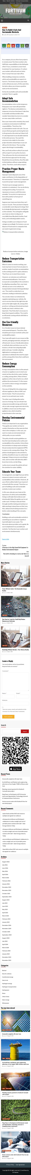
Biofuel (4, 970)
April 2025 (5, 912)
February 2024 (6, 950)
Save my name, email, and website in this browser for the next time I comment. (14, 710)
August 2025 (5, 900)
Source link (5, 539)
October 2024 (6, 931)
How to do (12, 3)
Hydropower (5, 990)
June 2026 (5, 868)
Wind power (5, 1003)
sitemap (4, 829)
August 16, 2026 (11, 1158)
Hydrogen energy (7, 983)
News (4, 1)
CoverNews (24, 1170)
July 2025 (4, 903)
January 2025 (6, 922)
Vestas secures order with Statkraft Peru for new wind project (14, 802)
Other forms (19, 3)
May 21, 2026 (10, 592)
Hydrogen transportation (22, 1)
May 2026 (5, 871)
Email (18, 693)
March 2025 (5, 916)
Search (3, 725)
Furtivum (15, 10)
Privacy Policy (10, 1164)
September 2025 (7, 896)
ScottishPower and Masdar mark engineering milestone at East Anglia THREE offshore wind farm (15, 784)
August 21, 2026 (10, 1036)
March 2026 (5, 877)
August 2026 (5, 861)
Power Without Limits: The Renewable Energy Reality (14, 590)
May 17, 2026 (10, 651)
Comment (5, 671)
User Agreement (20, 1164)
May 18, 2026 (10, 623)
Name (4, 693)
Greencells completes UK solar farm (12, 779)
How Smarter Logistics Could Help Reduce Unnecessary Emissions (13, 620)
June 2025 (5, 906)
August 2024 (5, 938)
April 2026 (5, 874)
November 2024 (6, 928)
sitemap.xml (5, 819)
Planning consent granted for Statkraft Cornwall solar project (13, 790)
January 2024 (6, 954)
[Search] (28, 20)
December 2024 (6, 925)
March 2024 (5, 947)
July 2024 (4, 941)
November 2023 (6, 960)
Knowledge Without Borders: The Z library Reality (15, 650)
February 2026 (6, 881)
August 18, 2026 (11, 1096)
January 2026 (6, 884)
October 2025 (6, 893)
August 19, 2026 (11, 1066)
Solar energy (5, 1000)
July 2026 (4, 865)
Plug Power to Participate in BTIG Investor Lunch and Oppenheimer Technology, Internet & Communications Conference (15, 796)
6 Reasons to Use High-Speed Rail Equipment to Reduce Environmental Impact (15, 547)
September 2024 (7, 935)
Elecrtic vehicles (11, 1)
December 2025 (6, 887)
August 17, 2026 (11, 1128)
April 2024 (5, 944)
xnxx (3, 839)
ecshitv (5, 34)
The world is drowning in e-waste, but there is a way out (16, 554)
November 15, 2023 (13, 34)
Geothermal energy (7, 977)
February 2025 (6, 919)
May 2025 (5, 909)
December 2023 (6, 957)
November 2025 (6, 890)
